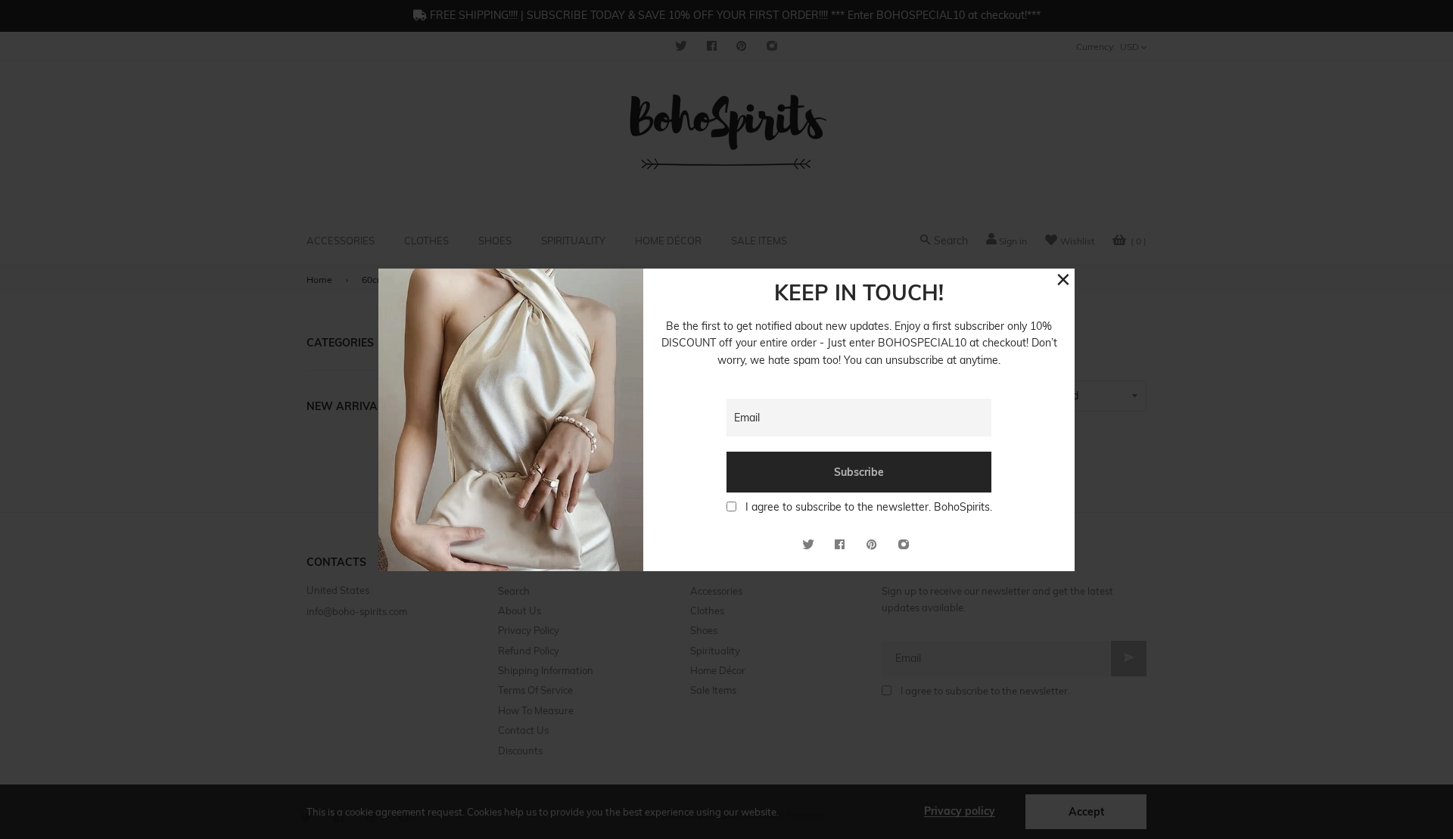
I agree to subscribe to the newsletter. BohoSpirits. (868, 507)
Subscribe (859, 472)
